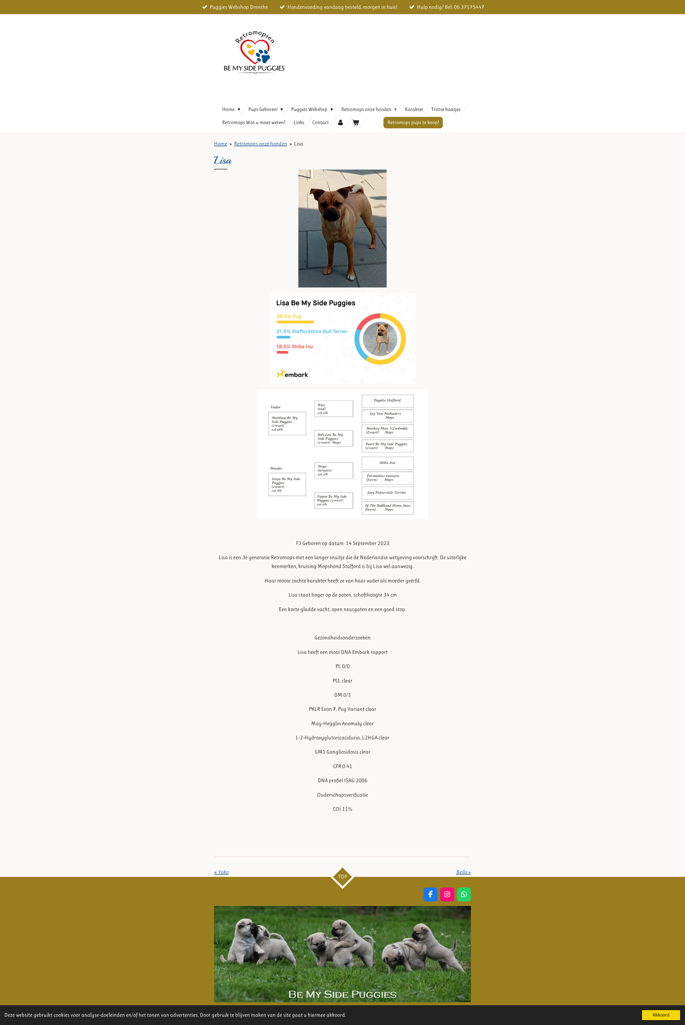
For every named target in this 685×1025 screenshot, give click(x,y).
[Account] (340, 123)
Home (220, 144)
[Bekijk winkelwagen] (355, 123)
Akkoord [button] (661, 1015)
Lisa (298, 144)
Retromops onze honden (260, 144)
